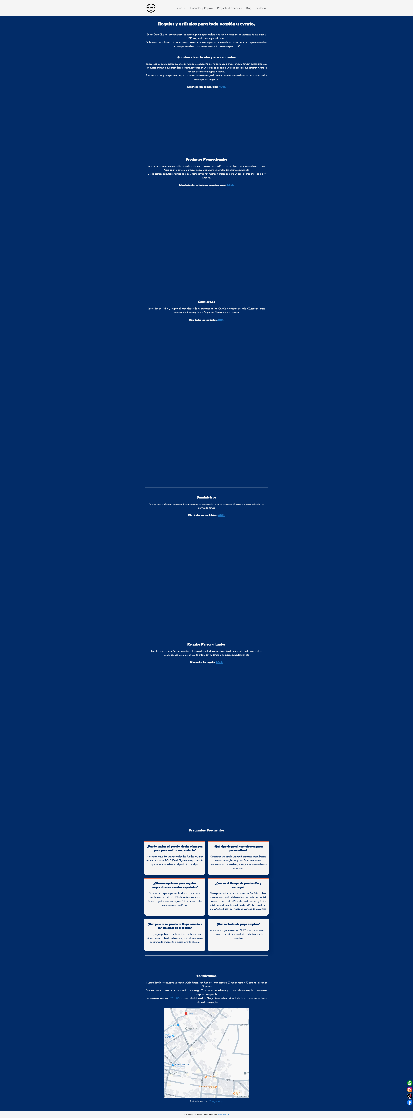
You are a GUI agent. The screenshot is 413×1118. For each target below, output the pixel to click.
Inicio (179, 8)
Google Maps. (216, 1101)
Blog (248, 8)
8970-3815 (174, 998)
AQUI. (222, 87)
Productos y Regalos (201, 8)
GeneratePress (223, 1114)
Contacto (260, 8)
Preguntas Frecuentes (229, 8)
